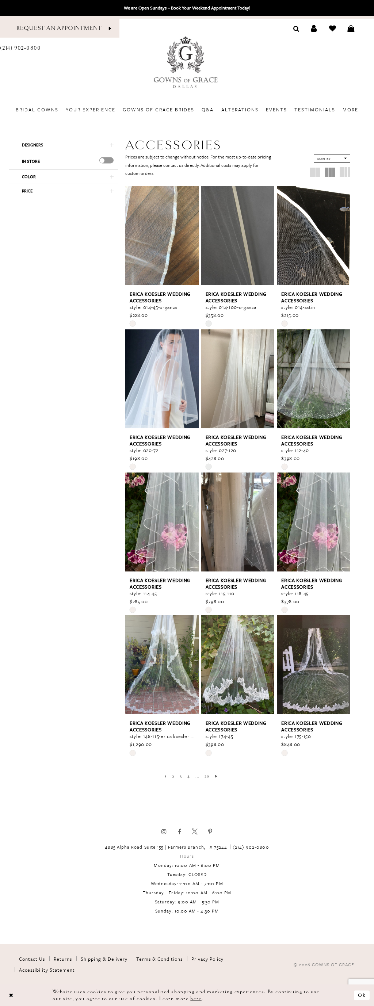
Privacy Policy (207, 959)
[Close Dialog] (11, 995)
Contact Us (32, 959)
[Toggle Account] (314, 28)
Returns (63, 959)
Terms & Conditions (159, 959)
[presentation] (106, 160)
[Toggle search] (296, 28)
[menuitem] (37, 109)
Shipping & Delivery (104, 959)
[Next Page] (216, 776)
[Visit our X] (195, 831)
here (195, 998)
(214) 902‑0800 (251, 847)
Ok (362, 995)
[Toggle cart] (351, 28)
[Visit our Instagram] (164, 831)
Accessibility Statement (47, 970)
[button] (63, 145)
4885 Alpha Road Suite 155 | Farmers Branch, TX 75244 (166, 847)
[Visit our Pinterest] (210, 831)
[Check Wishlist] (333, 28)
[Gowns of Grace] (186, 63)
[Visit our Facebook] (179, 831)
